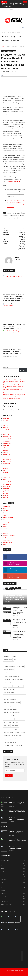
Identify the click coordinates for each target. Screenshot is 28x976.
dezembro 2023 (7, 482)
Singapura (5, 533)
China (4, 508)
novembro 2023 (7, 484)
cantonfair (13, 656)
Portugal (5, 531)
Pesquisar (5, 367)
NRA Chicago (6, 522)
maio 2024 (5, 470)
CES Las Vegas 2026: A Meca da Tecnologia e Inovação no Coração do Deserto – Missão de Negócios (19, 622)
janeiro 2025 (6, 457)
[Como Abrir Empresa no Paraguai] (11, 922)
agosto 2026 (6, 418)
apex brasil (6, 656)
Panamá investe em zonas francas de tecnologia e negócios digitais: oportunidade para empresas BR (20, 610)
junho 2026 (5, 423)
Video (20, 37)
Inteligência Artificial (8, 517)
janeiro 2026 (6, 434)
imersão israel (7, 679)
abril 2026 (5, 427)
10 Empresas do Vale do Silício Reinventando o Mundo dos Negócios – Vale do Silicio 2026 (12, 351)
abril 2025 (5, 450)
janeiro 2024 (6, 479)
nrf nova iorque (15, 725)
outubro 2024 (6, 463)
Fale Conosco (19, 10)
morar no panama (14, 215)
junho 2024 (5, 468)
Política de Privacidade (15, 972)
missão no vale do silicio (9, 715)
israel (5, 686)
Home (3, 33)
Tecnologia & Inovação (9, 37)
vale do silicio (7, 735)
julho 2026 (5, 420)
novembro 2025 (7, 439)
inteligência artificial (8, 682)
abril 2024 (5, 473)
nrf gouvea (15, 722)
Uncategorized (6, 538)
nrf (4, 722)
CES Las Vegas (6, 506)
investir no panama (19, 682)
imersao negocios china (9, 666)
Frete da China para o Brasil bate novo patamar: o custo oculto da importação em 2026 (14, 391)
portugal (23, 732)
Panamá (22, 46)
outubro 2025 (6, 441)
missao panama (22, 696)
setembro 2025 (6, 443)
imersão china (20, 666)
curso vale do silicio (8, 663)
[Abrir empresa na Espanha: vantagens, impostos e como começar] (11, 928)
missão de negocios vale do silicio (12, 702)
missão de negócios (8, 706)
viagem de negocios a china (10, 739)
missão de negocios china (10, 699)
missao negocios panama (10, 696)
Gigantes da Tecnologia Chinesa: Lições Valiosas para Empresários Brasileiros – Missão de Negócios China (13, 5)
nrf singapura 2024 (8, 732)
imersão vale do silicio (18, 679)
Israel (4, 519)
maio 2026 (5, 425)
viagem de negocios (12, 218)
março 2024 (6, 475)
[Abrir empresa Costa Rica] (18, 928)
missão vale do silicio (9, 719)
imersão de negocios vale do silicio (12, 676)
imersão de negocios (9, 669)
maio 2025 (5, 448)
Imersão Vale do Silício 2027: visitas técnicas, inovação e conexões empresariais (14, 395)
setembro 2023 (6, 488)
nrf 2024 (9, 722)
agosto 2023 (6, 491)
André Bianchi (5, 71)
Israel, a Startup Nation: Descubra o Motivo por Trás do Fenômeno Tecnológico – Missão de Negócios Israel (19, 634)
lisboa (9, 686)
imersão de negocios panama (11, 673)
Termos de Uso (5, 972)
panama (17, 732)
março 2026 (6, 430)
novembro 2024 (7, 461)
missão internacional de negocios (12, 712)
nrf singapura (15, 729)
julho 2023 (5, 493)
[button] (24, 2)
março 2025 (6, 452)
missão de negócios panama (13, 213)
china (15, 659)
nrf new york (7, 725)
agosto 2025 (6, 445)
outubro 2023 (6, 486)
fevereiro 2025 (6, 454)
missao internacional (9, 689)
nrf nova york (7, 729)
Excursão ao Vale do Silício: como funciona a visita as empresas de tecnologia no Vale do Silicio (14, 381)
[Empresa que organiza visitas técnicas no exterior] (4, 928)
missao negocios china (9, 692)
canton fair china (8, 659)
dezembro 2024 (7, 459)
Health (4, 515)
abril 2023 (5, 497)
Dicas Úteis (5, 40)
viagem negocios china (9, 745)
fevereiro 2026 (6, 432)
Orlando (5, 526)
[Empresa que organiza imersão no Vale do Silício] (18, 922)
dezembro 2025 (7, 436)
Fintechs (5, 513)
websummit (19, 745)
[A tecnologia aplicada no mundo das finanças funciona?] (4, 841)
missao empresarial (18, 686)
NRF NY (5, 524)
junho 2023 (5, 495)
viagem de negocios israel (10, 742)
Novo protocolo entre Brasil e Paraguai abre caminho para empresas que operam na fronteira (14, 386)
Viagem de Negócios (14, 33)
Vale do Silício (6, 540)
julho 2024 (5, 466)
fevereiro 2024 (6, 477)
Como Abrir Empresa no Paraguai (11, 398)
